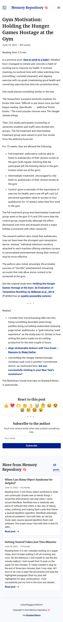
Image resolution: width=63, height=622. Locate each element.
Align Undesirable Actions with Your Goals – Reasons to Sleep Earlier (33, 350)
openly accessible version (36, 295)
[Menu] (59, 7)
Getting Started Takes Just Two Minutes (30, 542)
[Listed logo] (4, 8)
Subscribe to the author (31, 424)
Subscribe (31, 445)
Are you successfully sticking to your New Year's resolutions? (31, 370)
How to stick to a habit (35, 59)
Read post (10, 531)
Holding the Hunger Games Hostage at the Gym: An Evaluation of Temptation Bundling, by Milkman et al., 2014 (28, 287)
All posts (56, 467)
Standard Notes (33, 615)
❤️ (12, 405)
